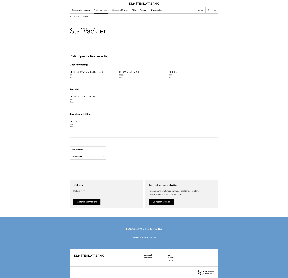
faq (169, 255)
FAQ (134, 10)
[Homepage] (144, 3)
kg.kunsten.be (77, 156)
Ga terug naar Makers (87, 202)
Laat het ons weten (144, 237)
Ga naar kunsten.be (161, 202)
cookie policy (148, 255)
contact (170, 258)
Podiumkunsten (101, 10)
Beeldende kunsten (81, 10)
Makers (72, 16)
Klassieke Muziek (120, 10)
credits (170, 260)
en (202, 10)
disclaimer (148, 258)
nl (199, 10)
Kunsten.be (156, 10)
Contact (143, 10)
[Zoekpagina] (209, 10)
